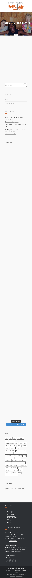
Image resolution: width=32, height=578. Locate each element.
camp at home (9, 445)
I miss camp (22, 450)
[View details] (16, 48)
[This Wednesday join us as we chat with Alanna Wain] (16, 276)
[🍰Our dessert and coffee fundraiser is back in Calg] (16, 371)
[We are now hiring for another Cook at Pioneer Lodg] (16, 180)
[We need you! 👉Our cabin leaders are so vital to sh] (16, 208)
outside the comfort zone (19, 462)
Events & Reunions (11, 520)
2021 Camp (12, 440)
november (8, 462)
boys (21, 443)
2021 (6, 440)
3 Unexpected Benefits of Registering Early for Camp (15, 60)
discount (12, 448)
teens (21, 470)
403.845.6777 (13, 555)
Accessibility (15, 574)
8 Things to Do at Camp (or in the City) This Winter (15, 130)
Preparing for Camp (11, 512)
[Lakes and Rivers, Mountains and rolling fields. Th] (16, 248)
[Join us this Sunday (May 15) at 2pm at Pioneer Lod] (16, 303)
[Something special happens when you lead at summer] (16, 262)
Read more (9, 70)
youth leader (9, 475)
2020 (14, 438)
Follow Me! (8, 490)
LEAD (7, 458)
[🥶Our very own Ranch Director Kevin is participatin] (16, 412)
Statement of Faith (22, 574)
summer (20, 467)
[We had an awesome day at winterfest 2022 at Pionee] (16, 398)
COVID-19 (24, 445)
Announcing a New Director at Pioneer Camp (14, 118)
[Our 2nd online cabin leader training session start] (16, 317)
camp (25, 443)
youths (15, 475)
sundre (16, 470)
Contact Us (9, 523)
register (16, 465)
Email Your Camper (11, 516)
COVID (19, 445)
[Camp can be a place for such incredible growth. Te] (16, 221)
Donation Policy (19, 576)
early (18, 448)
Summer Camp (22, 44)
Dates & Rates (10, 511)
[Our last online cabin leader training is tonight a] (16, 194)
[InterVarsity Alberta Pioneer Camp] (16, 6)
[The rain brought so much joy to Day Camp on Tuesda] (16, 153)
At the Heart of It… (10, 134)
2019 (10, 438)
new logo (17, 458)
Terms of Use (12, 576)
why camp (8, 472)
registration (23, 465)
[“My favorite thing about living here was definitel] (16, 344)
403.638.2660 (13, 541)
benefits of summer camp (11, 443)
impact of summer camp (20, 453)
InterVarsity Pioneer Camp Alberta (14, 455)
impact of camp (9, 453)
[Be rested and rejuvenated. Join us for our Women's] (16, 289)
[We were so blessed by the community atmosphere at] (16, 167)
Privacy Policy (9, 574)
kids (25, 455)
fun (17, 450)
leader (11, 458)
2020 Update (20, 438)
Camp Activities (10, 514)
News (6, 100)
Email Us (7, 557)
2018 (6, 438)
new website (22, 460)
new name (14, 460)
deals (7, 448)
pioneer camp (9, 465)
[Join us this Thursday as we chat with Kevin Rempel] (16, 235)
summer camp (9, 470)
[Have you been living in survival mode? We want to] (16, 385)
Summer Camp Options (12, 517)
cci (15, 445)
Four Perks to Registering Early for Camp (15, 125)
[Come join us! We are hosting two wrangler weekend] (16, 330)
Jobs (8, 519)
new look (8, 460)
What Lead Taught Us (11, 122)
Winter (14, 472)
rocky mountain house (11, 467)
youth (19, 472)
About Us (9, 522)
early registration (10, 450)
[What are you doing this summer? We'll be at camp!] (16, 357)
